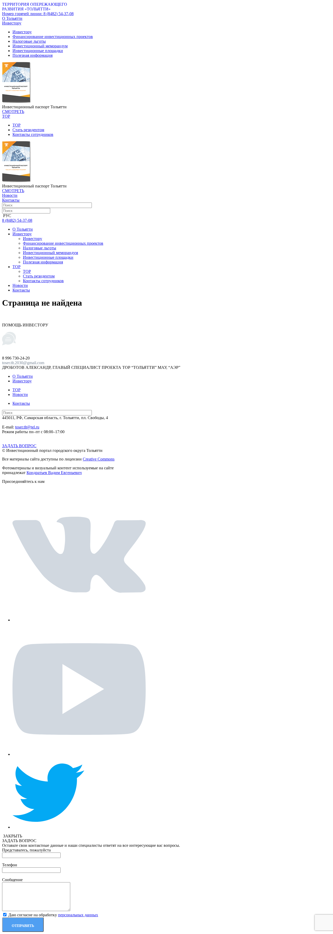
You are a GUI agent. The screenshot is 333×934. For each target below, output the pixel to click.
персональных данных (78, 915)
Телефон (9, 865)
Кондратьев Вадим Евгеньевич (54, 472)
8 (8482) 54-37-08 (38, 13)
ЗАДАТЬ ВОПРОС (19, 446)
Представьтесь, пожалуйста (26, 850)
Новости (9, 195)
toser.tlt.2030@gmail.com (23, 363)
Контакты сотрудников (32, 134)
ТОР (16, 125)
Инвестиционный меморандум (40, 46)
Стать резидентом (28, 130)
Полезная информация (32, 55)
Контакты (11, 200)
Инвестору (22, 32)
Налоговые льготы (29, 41)
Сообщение (12, 880)
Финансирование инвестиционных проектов (52, 36)
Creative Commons (98, 459)
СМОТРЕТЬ (13, 111)
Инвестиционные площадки (37, 50)
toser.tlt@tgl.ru (27, 427)
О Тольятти (12, 18)
